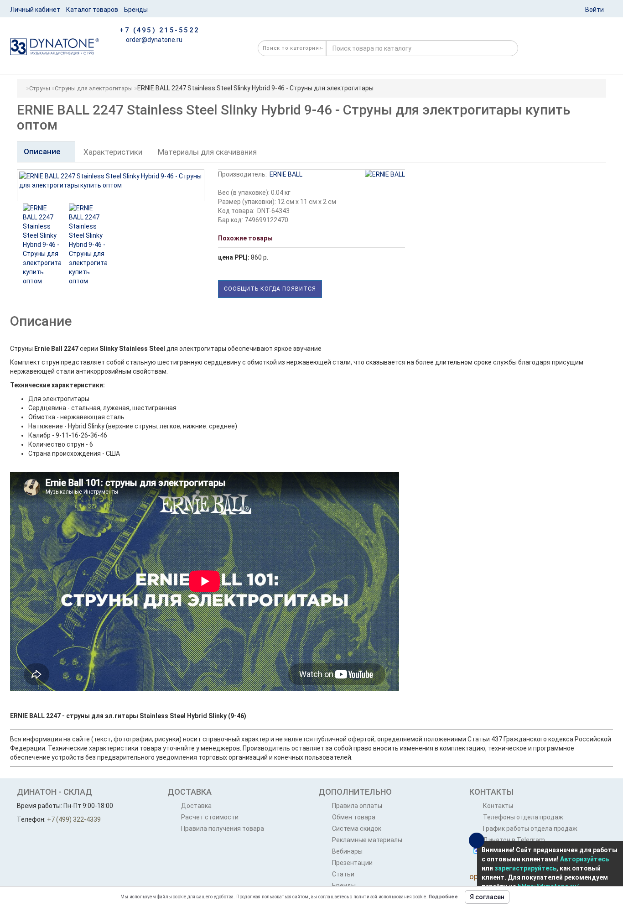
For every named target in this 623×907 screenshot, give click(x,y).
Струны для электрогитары (94, 88)
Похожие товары (245, 238)
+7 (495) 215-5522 (159, 30)
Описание (43, 151)
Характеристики (112, 151)
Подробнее (443, 896)
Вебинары (347, 851)
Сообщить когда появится (270, 289)
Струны (39, 88)
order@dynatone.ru (153, 39)
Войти (594, 9)
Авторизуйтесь (584, 859)
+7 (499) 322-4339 (74, 819)
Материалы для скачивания (207, 151)
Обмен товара (353, 817)
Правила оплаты (357, 805)
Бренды (136, 9)
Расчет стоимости (210, 817)
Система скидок (356, 828)
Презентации (352, 862)
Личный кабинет (35, 9)
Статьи (343, 874)
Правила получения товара (222, 828)
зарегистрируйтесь (525, 868)
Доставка (196, 805)
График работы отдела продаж (530, 828)
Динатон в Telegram (514, 840)
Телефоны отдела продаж (523, 817)
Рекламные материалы (367, 840)
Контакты (498, 805)
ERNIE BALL (286, 174)
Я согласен (487, 897)
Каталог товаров (92, 9)
